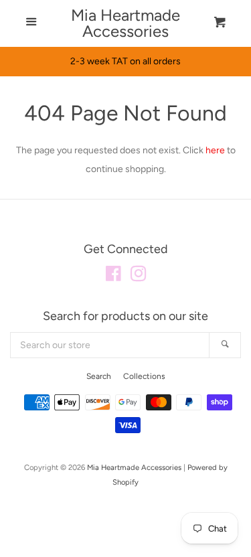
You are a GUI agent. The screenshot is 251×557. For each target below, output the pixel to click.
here (215, 150)
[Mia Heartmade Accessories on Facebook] (113, 277)
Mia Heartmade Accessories (125, 23)
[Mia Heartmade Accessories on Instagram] (139, 277)
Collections (144, 376)
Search (98, 376)
